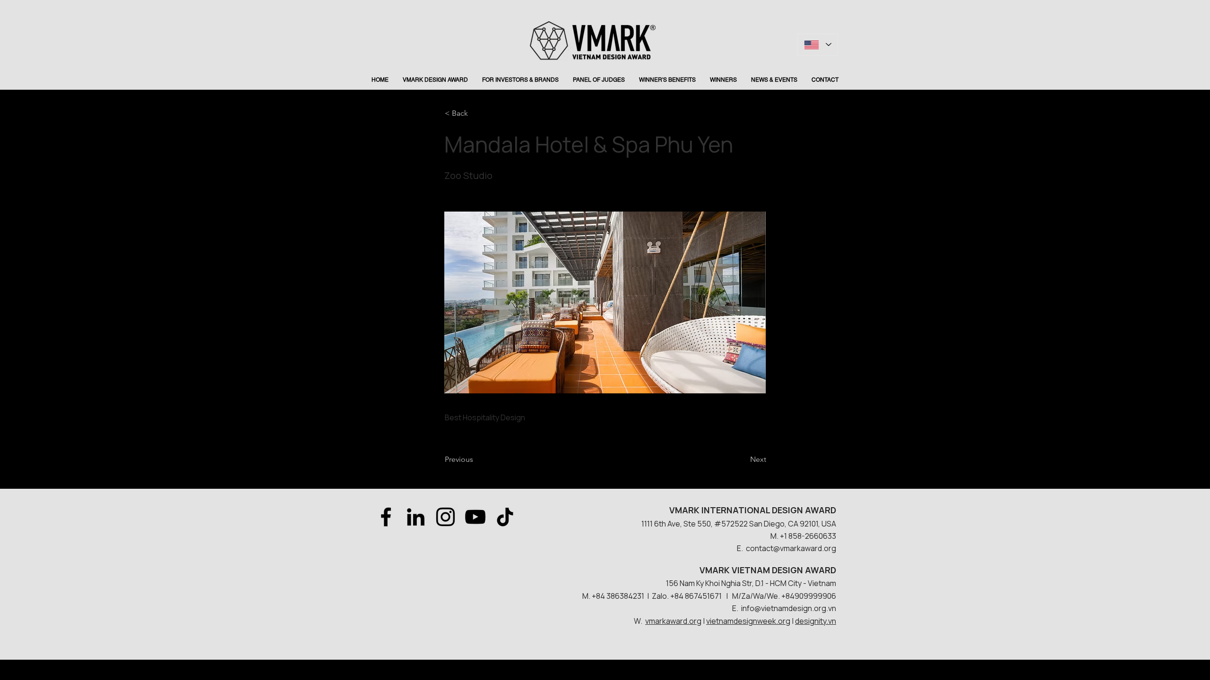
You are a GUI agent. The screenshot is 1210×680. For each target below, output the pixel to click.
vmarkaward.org (673, 621)
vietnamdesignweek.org (748, 621)
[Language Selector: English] (817, 45)
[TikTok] (505, 516)
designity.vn (815, 621)
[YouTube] (475, 516)
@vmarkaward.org (804, 548)
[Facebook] (385, 516)
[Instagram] (445, 516)
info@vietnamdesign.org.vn (788, 608)
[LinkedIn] (415, 516)
